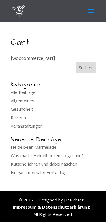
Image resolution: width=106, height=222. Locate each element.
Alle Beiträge (23, 92)
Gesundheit (22, 109)
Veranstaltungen (27, 126)
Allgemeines (22, 100)
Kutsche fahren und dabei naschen (44, 164)
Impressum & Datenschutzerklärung (51, 207)
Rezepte (19, 117)
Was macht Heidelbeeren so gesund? (47, 155)
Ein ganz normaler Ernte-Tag (39, 172)
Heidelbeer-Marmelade (34, 147)
